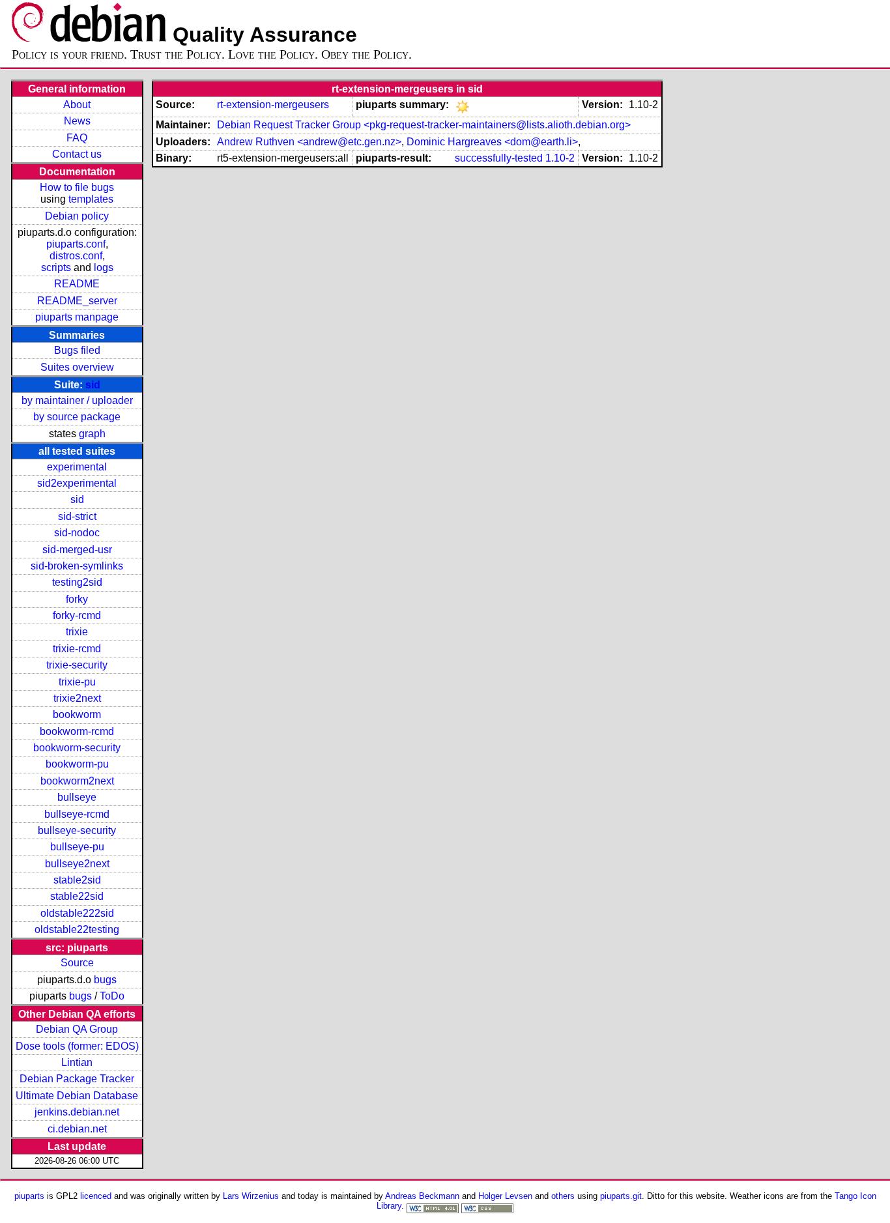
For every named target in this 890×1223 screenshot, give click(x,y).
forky (77, 599)
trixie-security (77, 664)
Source (77, 962)
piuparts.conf (76, 244)
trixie (77, 631)
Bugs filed (77, 350)
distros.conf (76, 255)
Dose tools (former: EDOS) (77, 1046)
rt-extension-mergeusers (273, 104)
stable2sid (77, 879)
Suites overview (77, 367)
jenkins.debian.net (77, 1111)
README (77, 283)
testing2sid (77, 582)
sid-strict (77, 516)
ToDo (112, 995)
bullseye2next (77, 863)
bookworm (77, 714)
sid (92, 384)
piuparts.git (621, 1196)
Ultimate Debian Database (77, 1095)
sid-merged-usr (77, 549)
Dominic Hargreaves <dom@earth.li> (492, 141)
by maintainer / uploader (77, 400)
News (77, 120)
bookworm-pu (77, 764)
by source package (77, 416)
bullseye (76, 797)
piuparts (29, 1196)
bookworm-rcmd (77, 731)
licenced (95, 1196)
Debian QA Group (77, 1029)
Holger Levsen (505, 1196)
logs (103, 267)
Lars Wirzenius (251, 1196)
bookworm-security (77, 747)
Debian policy (77, 216)
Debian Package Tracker (77, 1078)
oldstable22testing (77, 929)
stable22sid (77, 896)
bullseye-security (77, 830)
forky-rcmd (77, 615)
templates (90, 199)
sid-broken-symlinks (77, 565)
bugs (105, 979)
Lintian (77, 1062)
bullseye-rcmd (76, 814)
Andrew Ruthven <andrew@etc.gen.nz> (309, 141)
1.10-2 (560, 158)
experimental (77, 466)
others (563, 1196)
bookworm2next (77, 780)
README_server (77, 300)
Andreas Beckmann (422, 1196)
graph (92, 433)
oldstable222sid (77, 913)
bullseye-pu (77, 846)
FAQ (76, 137)
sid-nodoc (77, 532)
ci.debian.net (77, 1128)
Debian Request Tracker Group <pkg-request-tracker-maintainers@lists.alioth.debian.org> (424, 124)
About (77, 104)
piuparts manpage (77, 317)
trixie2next (77, 698)
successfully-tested (499, 158)
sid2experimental (77, 483)
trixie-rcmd (77, 648)
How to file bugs (77, 187)
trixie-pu (77, 681)
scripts (56, 267)
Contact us (77, 154)
